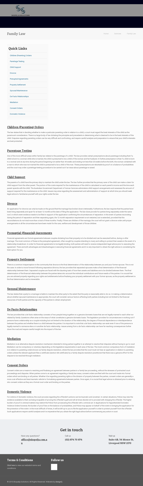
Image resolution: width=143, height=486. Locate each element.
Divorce (13, 73)
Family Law (131, 34)
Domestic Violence (17, 114)
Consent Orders (16, 108)
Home (106, 34)
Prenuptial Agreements (19, 79)
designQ (58, 482)
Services (117, 34)
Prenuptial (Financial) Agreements (29, 233)
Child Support (15, 67)
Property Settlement (18, 85)
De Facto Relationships (19, 96)
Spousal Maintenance (18, 91)
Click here (11, 465)
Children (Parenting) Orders (21, 55)
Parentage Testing (17, 61)
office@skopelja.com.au (34, 441)
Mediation (14, 102)
